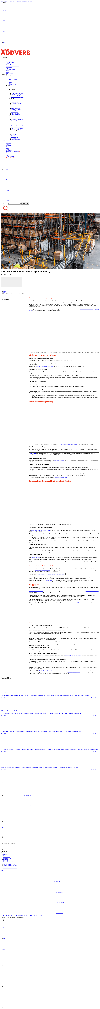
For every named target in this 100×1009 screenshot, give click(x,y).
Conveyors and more (7, 838)
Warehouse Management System (18, 125)
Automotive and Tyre (10, 61)
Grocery (8, 63)
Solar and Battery (9, 64)
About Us (8, 154)
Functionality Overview (17, 77)
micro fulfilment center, (51, 580)
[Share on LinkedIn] (2, 288)
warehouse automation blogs (61, 477)
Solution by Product (7, 846)
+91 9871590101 (27, 795)
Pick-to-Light (14, 120)
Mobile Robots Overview (20, 91)
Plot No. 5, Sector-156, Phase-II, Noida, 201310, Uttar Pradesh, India (18, 783)
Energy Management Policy (9, 861)
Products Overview (15, 87)
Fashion (7, 72)
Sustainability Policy (7, 863)
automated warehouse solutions (86, 309)
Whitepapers (8, 145)
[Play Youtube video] (64, 331)
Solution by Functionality (8, 845)
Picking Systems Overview (20, 117)
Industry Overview (10, 58)
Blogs (7, 144)
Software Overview (18, 123)
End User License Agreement (25, 915)
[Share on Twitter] (4, 288)
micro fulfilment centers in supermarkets (44, 366)
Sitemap (5, 866)
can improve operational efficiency (42, 570)
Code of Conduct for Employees (10, 865)
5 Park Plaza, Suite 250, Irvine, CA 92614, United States (18, 881)
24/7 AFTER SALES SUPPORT (24, 1)
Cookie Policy (10, 915)
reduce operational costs (59, 460)
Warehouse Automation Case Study (11, 849)
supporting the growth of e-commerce (73, 655)
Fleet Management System (17, 129)
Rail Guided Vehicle (15, 139)
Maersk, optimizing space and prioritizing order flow (69, 444)
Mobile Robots (6, 832)
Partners (7, 155)
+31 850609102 (59, 892)
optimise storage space (61, 540)
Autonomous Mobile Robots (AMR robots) (40, 530)
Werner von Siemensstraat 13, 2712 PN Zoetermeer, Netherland (19, 892)
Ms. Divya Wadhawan (8, 822)
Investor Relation (7, 858)
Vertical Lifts (14, 138)
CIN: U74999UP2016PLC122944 (10, 785)
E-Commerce (9, 67)
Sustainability (9, 150)
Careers (7, 152)
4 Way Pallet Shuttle (15, 108)
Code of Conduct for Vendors (9, 864)
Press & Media (6, 857)
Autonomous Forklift (15, 95)
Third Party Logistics (10, 69)
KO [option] (4, 20)
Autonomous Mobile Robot (17, 93)
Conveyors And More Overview (22, 132)
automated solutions (35, 557)
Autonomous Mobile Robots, (74, 672)
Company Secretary (7, 823)
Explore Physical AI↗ (11, 157)
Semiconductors (9, 73)
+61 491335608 (59, 913)
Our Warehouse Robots (7, 830)
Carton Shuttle (14, 112)
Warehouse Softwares (8, 837)
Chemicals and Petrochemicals (12, 66)
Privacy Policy (4, 915)
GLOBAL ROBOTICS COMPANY (9, 1)
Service (4, 140)
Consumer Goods (10, 62)
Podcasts (8, 149)
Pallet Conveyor (14, 134)
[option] (51, 21)
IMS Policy (5, 860)
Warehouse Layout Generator (12, 151)
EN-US (5, 10)
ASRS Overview (17, 106)
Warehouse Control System (17, 128)
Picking (10, 82)
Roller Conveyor (15, 135)
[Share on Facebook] (7, 288)
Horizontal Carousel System (17, 119)
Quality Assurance (10, 156)
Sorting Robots (6, 833)
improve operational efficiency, (92, 591)
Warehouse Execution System (17, 127)
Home (4, 291)
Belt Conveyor (14, 137)
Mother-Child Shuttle (16, 109)
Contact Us (4, 49)
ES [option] (4, 42)
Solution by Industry (7, 848)
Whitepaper (5, 859)
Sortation (11, 80)
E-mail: (8, 825)
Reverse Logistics (12, 84)
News (7, 148)
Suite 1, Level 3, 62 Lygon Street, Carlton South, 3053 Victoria (19, 913)
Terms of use (16, 915)
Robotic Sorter (14, 102)
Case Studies (8, 143)
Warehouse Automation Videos (10, 868)
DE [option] (4, 31)
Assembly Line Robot (16, 94)
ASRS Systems (6, 835)
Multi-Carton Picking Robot (17, 97)
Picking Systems (6, 836)
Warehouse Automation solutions (36, 591)
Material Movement (13, 79)
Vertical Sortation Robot (16, 103)
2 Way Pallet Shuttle (15, 114)
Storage (10, 83)
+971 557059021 (60, 902)
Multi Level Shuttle (15, 113)
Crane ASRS (14, 110)
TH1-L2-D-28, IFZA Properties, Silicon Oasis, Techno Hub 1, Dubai (19, 902)
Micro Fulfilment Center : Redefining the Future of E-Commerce (51, 574)
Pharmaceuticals (9, 68)
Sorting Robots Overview (20, 99)
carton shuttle (49, 540)
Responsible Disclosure (37, 915)
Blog (4, 292)
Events (7, 146)
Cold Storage (9, 70)
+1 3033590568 (57, 881)
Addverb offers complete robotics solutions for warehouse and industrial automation (56, 670)
